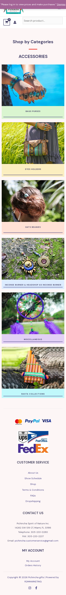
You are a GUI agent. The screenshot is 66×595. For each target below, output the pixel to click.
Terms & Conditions (33, 489)
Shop (33, 484)
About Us (33, 472)
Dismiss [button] (61, 4)
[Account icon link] (14, 22)
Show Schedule (33, 478)
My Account (33, 560)
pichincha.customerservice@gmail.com (36, 540)
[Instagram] (29, 587)
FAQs (33, 495)
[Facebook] (36, 587)
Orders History (33, 565)
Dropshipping (33, 501)
